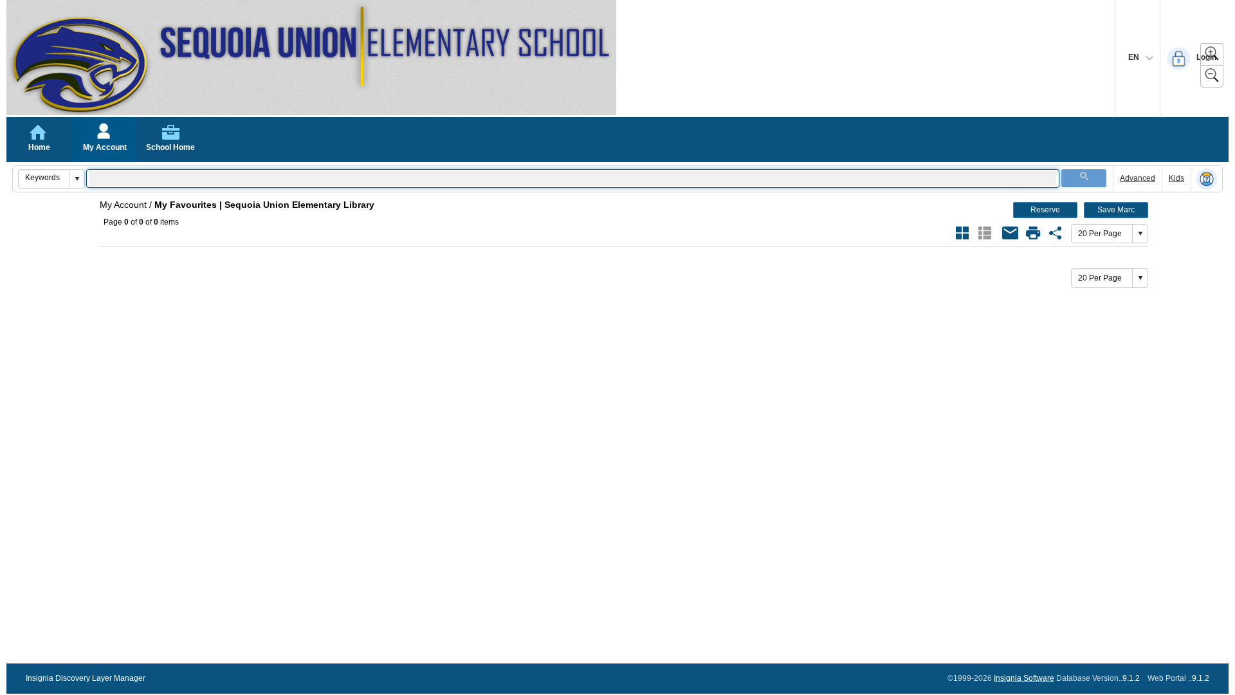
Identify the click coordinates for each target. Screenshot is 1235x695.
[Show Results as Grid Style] (962, 233)
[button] (76, 179)
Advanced (1137, 178)
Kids (1176, 178)
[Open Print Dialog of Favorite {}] (1033, 233)
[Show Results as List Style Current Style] (984, 233)
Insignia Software (1024, 678)
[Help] (1206, 180)
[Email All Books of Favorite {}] (1010, 233)
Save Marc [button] (1116, 209)
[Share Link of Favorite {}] (1055, 233)
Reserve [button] (1045, 209)
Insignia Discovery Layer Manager (85, 678)
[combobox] (44, 177)
